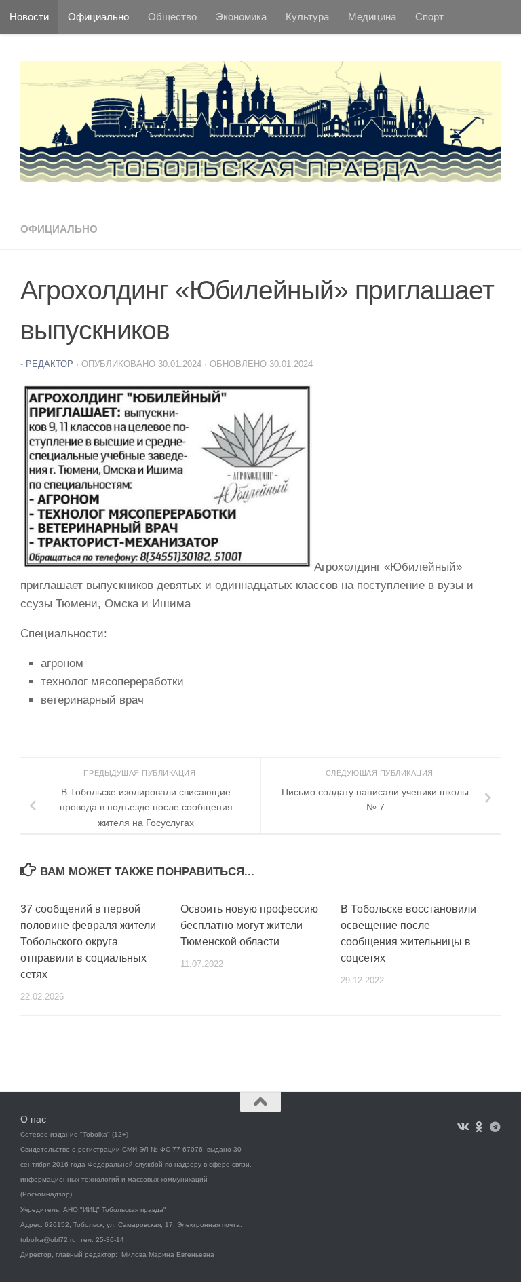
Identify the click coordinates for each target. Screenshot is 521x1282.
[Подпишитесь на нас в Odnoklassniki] (479, 1127)
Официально (98, 16)
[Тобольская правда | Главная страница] (260, 121)
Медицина (372, 16)
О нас (33, 1119)
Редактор (49, 364)
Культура (307, 16)
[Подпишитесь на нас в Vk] (462, 1127)
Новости (29, 16)
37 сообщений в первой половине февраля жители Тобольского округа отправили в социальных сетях (88, 941)
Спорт (429, 16)
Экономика (241, 16)
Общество (172, 16)
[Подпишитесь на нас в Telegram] (495, 1127)
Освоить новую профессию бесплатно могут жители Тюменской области (249, 925)
